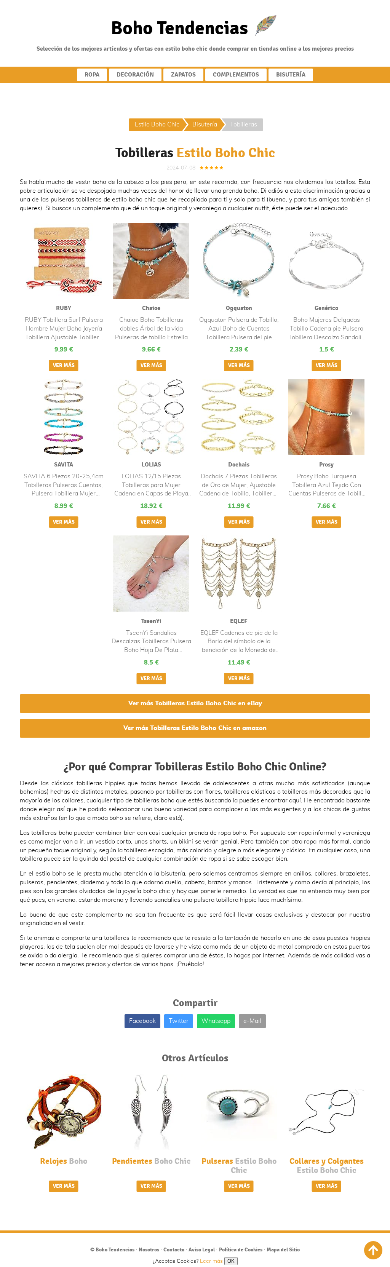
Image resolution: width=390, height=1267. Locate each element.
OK (231, 1261)
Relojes (63, 1161)
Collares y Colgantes (326, 1166)
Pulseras (239, 1166)
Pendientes (151, 1161)
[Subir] (373, 1250)
